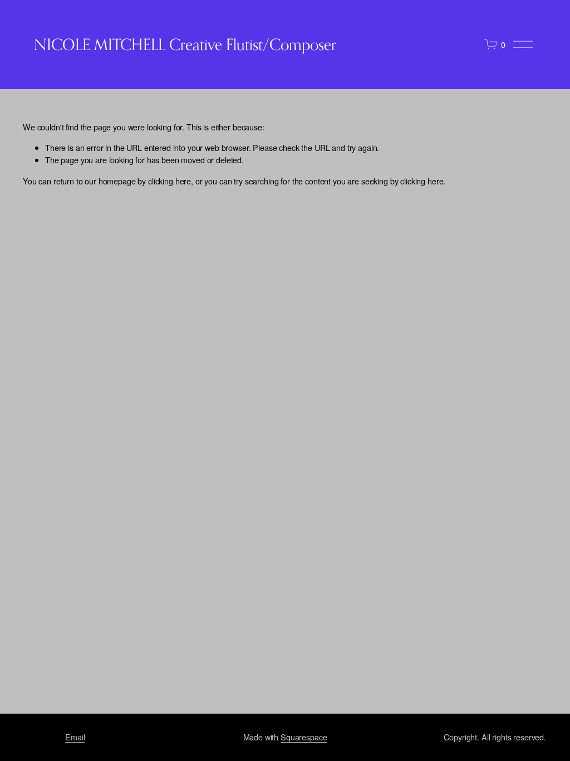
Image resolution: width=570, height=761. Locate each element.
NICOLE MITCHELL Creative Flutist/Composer (185, 44)
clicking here (169, 181)
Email (75, 737)
